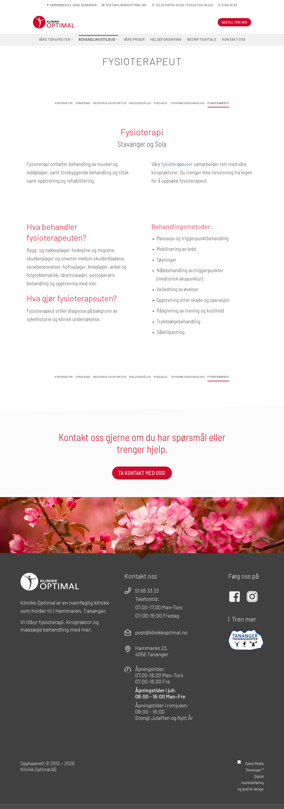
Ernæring (82, 103)
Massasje (160, 103)
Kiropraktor (64, 103)
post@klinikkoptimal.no (161, 632)
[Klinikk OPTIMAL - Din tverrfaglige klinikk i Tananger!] (53, 22)
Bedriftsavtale (202, 39)
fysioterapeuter (177, 164)
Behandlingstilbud (97, 39)
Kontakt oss (234, 39)
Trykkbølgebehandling (187, 103)
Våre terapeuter (54, 39)
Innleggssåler (140, 103)
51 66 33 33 (147, 590)
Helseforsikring (166, 39)
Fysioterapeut (218, 103)
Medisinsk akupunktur (109, 103)
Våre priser (134, 39)
